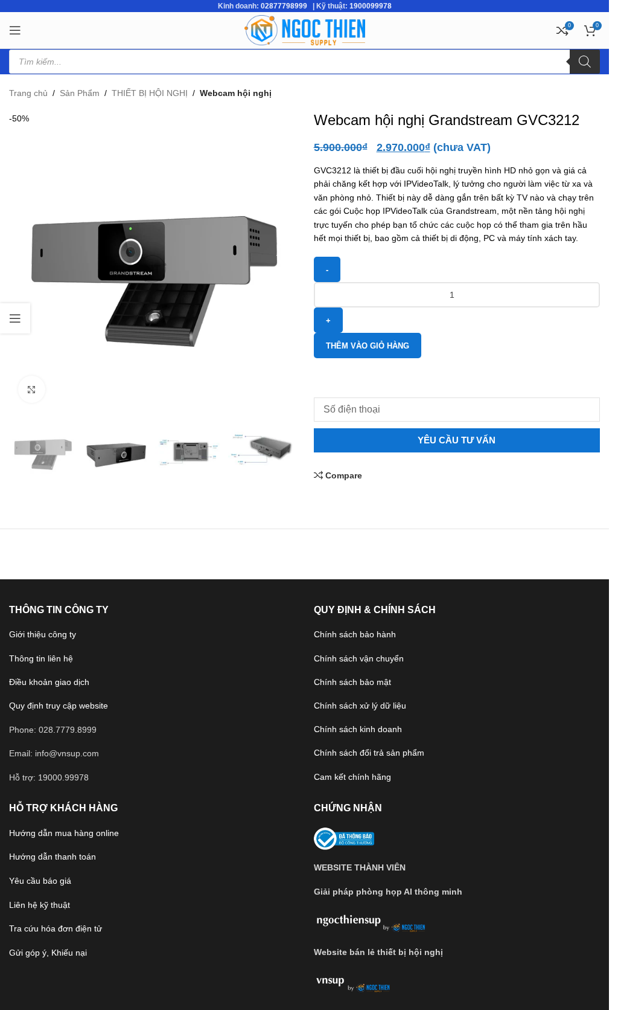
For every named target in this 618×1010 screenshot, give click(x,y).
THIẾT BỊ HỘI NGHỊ (150, 93)
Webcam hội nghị (236, 93)
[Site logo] (304, 29)
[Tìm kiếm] (585, 62)
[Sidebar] (15, 318)
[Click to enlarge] (31, 389)
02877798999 (284, 6)
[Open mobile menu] (15, 30)
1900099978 (370, 6)
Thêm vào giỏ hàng (367, 345)
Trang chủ (28, 93)
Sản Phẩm (80, 93)
